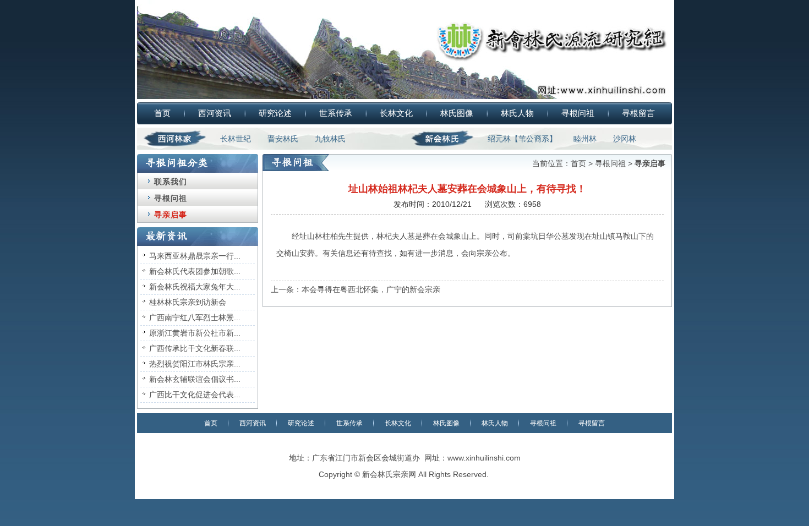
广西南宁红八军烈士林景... (194, 317)
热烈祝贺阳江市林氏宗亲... (194, 363)
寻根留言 (638, 113)
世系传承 (335, 113)
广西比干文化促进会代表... (194, 394)
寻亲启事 (170, 214)
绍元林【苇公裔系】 (522, 138)
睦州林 (585, 138)
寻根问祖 (577, 113)
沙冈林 (624, 138)
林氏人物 (517, 113)
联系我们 (170, 181)
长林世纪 (235, 138)
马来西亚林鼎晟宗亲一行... (194, 255)
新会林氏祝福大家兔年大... (194, 286)
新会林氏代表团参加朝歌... (194, 271)
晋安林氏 (282, 138)
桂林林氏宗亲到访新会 (187, 302)
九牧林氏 (330, 138)
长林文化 (396, 113)
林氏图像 (456, 113)
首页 (162, 113)
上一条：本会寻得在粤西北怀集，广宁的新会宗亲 (355, 289)
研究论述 (275, 113)
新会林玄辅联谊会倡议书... (194, 379)
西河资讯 (214, 113)
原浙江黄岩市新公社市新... (194, 332)
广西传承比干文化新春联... (194, 348)
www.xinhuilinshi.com (484, 457)
